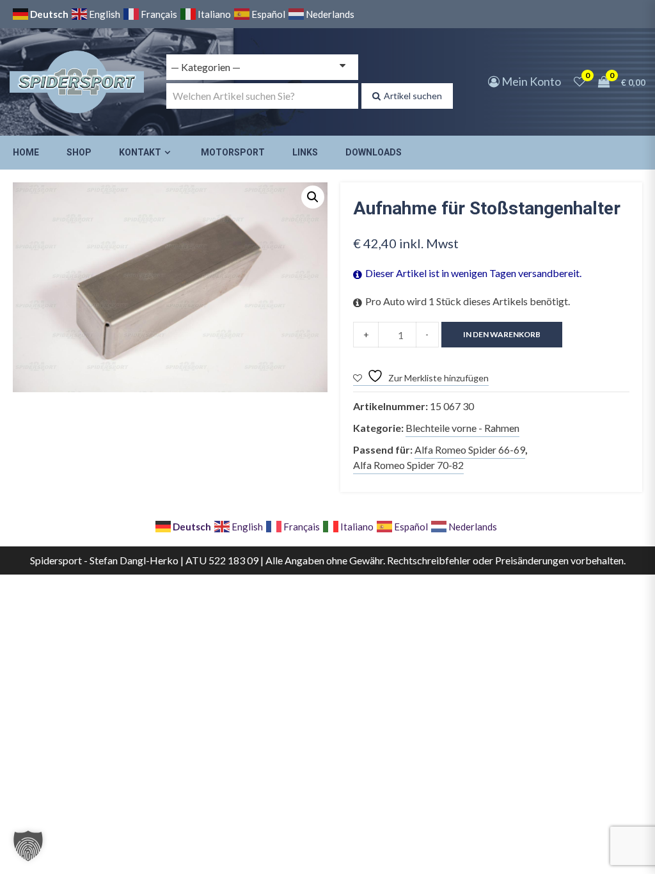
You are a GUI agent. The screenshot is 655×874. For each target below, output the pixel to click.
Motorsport (233, 152)
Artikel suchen (413, 95)
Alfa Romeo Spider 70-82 (408, 465)
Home (26, 152)
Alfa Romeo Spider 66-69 (469, 449)
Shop (79, 152)
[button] (312, 197)
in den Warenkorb (502, 334)
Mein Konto (530, 81)
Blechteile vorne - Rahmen (462, 428)
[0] (579, 81)
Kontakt (140, 152)
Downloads (373, 152)
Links (305, 152)
